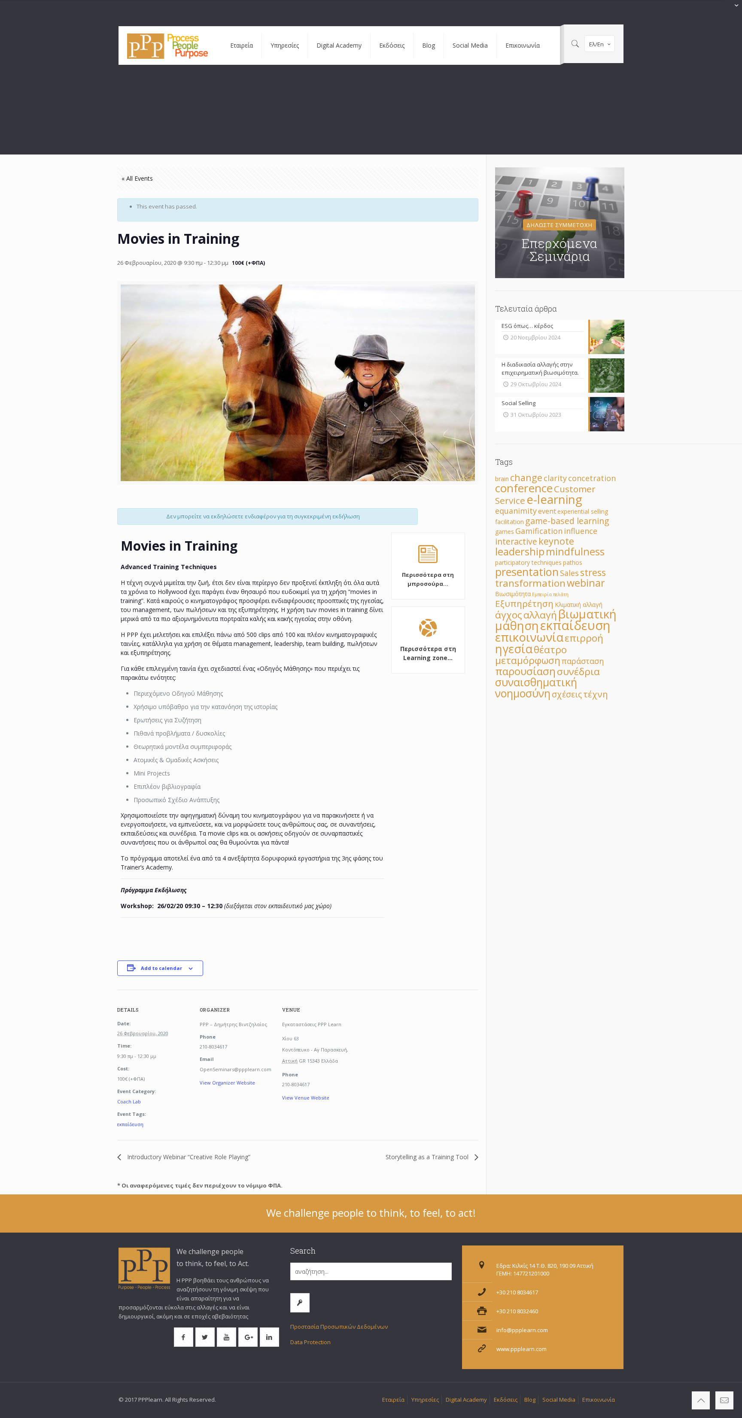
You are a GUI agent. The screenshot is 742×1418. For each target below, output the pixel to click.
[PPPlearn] (168, 45)
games (504, 531)
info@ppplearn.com (522, 1330)
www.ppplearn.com (521, 1349)
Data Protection (310, 1342)
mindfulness (575, 551)
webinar (586, 583)
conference (524, 488)
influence (580, 531)
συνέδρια (578, 671)
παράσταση (583, 661)
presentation (527, 571)
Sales (569, 573)
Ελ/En (596, 44)
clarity (555, 478)
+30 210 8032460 (517, 1311)
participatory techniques (528, 562)
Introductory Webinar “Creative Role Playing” (187, 1157)
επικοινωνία (529, 637)
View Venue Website (305, 1097)
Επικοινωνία (598, 1399)
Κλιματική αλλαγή (578, 604)
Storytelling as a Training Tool (428, 1157)
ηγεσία (513, 649)
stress (593, 572)
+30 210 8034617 (517, 1292)
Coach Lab (129, 1101)
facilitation (509, 522)
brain (502, 479)
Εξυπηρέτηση (524, 603)
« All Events (137, 178)
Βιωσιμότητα (513, 594)
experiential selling (582, 511)
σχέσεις (567, 694)
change (526, 477)
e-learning (554, 499)
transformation (530, 583)
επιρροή (584, 638)
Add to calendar (161, 968)
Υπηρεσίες (425, 1399)
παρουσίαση (525, 671)
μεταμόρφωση (527, 660)
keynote (556, 541)
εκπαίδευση (130, 1124)
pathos (572, 562)
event (547, 511)
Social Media (558, 1399)
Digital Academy (466, 1399)
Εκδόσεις (505, 1399)
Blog (529, 1399)
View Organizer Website (227, 1082)
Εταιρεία (393, 1399)
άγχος (508, 614)
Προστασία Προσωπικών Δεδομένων (339, 1326)
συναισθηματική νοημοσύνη (536, 687)
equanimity (516, 511)
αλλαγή (540, 614)
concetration (592, 478)
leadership (519, 551)
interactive (516, 541)
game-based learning (567, 521)
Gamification (539, 531)
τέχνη (595, 694)
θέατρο (550, 649)
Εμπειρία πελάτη (550, 594)
